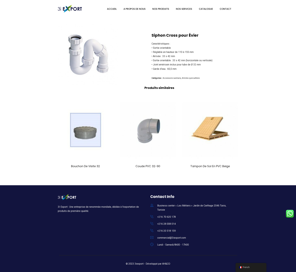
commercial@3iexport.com (171, 237)
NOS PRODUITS (160, 9)
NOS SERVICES (184, 9)
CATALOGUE (206, 9)
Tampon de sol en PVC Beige (210, 166)
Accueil (112, 9)
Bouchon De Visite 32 (85, 166)
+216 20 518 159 (166, 230)
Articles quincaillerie (191, 78)
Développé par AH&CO (158, 263)
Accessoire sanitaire (172, 78)
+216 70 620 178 (166, 216)
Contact (225, 9)
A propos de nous (134, 9)
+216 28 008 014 (166, 223)
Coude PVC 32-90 (148, 166)
